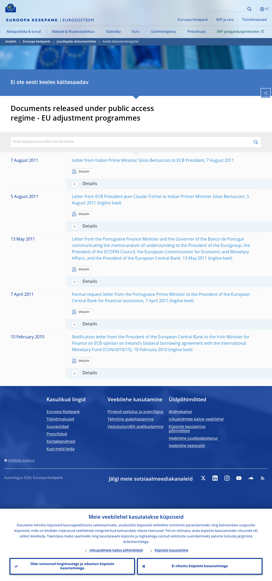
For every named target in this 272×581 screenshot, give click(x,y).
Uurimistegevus (163, 32)
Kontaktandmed (61, 442)
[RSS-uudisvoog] (263, 478)
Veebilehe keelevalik (187, 446)
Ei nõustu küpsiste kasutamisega (200, 566)
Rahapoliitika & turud (24, 32)
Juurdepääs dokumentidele (76, 41)
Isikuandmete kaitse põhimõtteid (116, 550)
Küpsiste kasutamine (171, 550)
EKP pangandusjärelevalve (238, 32)
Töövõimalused (254, 20)
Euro (136, 32)
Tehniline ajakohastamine (131, 419)
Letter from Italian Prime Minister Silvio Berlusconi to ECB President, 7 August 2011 (153, 161)
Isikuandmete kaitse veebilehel (196, 419)
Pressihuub (196, 32)
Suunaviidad (58, 427)
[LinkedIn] (215, 478)
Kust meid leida (60, 449)
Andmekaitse (180, 412)
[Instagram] (227, 478)
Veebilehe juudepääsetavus (193, 438)
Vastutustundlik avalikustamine (135, 427)
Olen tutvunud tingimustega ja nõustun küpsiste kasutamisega (72, 566)
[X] (203, 478)
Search (249, 9)
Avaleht (10, 41)
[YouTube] (239, 478)
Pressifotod (57, 434)
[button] (256, 9)
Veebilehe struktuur (21, 460)
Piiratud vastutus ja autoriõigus (135, 412)
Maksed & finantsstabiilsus (73, 32)
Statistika (113, 32)
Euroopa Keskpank (193, 20)
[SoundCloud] (251, 478)
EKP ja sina (225, 20)
